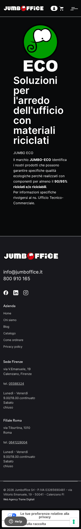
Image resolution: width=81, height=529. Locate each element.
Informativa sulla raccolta (25, 524)
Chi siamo (9, 320)
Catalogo (9, 333)
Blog (6, 326)
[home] (23, 8)
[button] (72, 8)
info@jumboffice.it (23, 272)
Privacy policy (12, 346)
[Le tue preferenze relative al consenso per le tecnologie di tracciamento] (74, 522)
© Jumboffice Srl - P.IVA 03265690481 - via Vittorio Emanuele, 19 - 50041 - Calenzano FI (37, 492)
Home (7, 313)
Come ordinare (13, 340)
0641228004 (18, 442)
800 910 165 (16, 278)
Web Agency (10, 499)
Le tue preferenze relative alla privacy (44, 515)
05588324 (16, 384)
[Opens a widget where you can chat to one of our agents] (15, 522)
